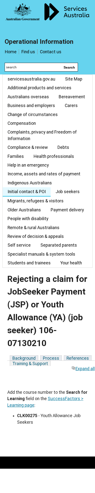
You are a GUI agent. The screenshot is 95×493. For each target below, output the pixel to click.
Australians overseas (28, 96)
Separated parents (58, 245)
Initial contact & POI (27, 191)
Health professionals (54, 156)
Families (16, 156)
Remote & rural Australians (33, 227)
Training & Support (30, 363)
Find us (28, 51)
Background (24, 358)
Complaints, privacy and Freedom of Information (42, 135)
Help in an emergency (28, 165)
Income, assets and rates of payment (44, 173)
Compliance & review (28, 147)
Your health (71, 262)
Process (51, 358)
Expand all (85, 368)
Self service (19, 245)
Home (11, 51)
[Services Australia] (47, 16)
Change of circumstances (33, 114)
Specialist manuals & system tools (41, 254)
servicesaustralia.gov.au (31, 79)
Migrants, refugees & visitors (36, 200)
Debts (63, 147)
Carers (71, 105)
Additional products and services (39, 87)
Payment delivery (67, 209)
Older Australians (24, 209)
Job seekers (68, 191)
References (77, 358)
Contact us (50, 51)
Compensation (22, 123)
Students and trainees (29, 262)
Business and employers (31, 105)
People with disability (28, 218)
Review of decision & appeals (36, 236)
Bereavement (72, 96)
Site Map (73, 79)
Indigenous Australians (30, 182)
